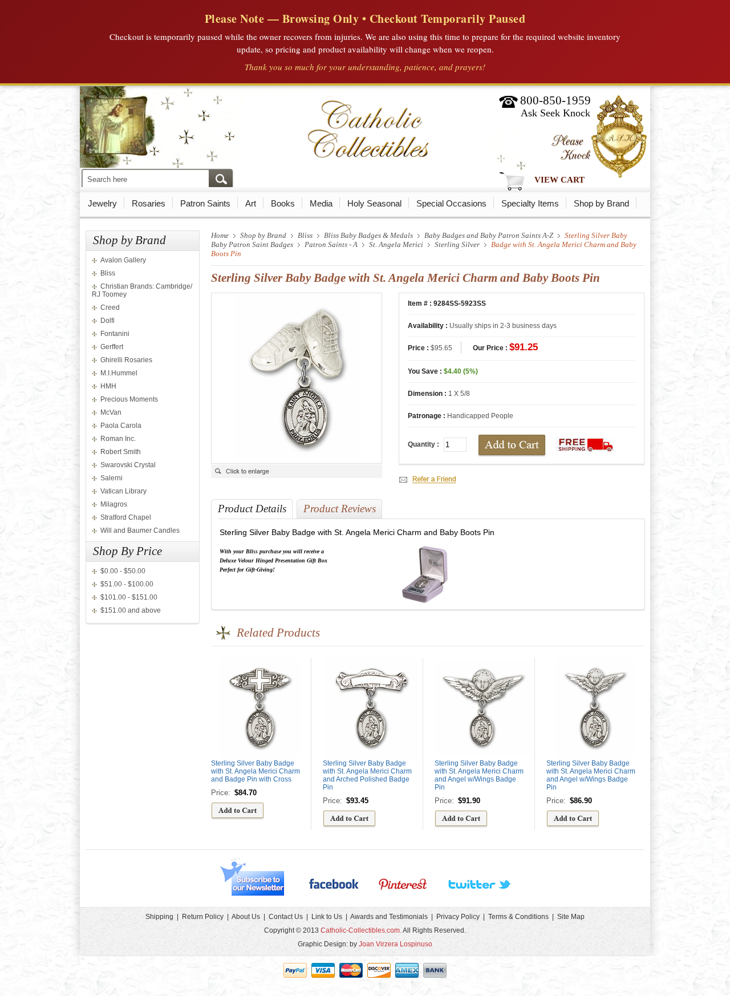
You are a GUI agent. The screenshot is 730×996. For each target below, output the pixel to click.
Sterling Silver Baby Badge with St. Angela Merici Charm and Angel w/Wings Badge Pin (479, 775)
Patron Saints (205, 203)
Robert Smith (120, 452)
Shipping (159, 917)
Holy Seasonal (374, 203)
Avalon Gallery (123, 260)
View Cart (559, 179)
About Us (246, 917)
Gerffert (111, 347)
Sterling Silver (457, 244)
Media (321, 203)
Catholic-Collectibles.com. (361, 930)
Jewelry (102, 203)
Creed (110, 307)
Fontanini (114, 334)
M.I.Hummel (118, 373)
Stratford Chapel (125, 517)
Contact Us (286, 917)
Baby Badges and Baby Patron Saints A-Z (488, 235)
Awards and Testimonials (389, 917)
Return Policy (203, 917)
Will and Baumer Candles (140, 531)
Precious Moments (129, 399)
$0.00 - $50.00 (122, 571)
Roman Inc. (118, 439)
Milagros (113, 504)
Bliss (107, 273)
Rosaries (148, 203)
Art (250, 203)
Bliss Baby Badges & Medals (368, 235)
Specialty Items (530, 203)
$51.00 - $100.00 (126, 584)
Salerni (111, 478)
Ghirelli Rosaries (126, 360)
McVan (110, 412)
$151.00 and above (130, 610)
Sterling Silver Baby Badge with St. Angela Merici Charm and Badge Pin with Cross (255, 771)
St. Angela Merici (396, 244)
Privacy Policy (458, 917)
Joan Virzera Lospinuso (395, 944)
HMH (108, 386)
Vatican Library (123, 491)
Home (220, 235)
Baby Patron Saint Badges (252, 244)
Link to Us (326, 917)
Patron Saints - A (331, 244)
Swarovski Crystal (128, 465)
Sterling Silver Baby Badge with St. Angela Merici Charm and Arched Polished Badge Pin (367, 775)
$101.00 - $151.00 (128, 597)
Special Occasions (451, 203)
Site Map (571, 917)
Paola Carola (120, 426)
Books (283, 203)
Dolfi (107, 321)
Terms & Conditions (518, 917)
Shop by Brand (601, 203)
